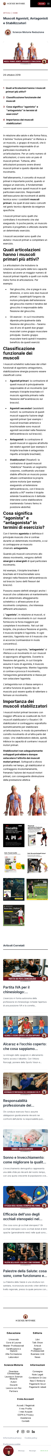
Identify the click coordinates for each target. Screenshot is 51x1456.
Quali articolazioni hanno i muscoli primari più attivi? (25, 90)
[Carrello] (33, 3)
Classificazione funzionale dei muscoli (23, 99)
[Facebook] (17, 1431)
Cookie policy (31, 1438)
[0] (33, 3)
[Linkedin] (33, 1431)
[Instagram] (22, 1431)
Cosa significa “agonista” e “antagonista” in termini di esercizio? (22, 110)
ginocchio (19, 289)
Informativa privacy (12, 1438)
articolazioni (9, 164)
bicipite (7, 629)
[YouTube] (28, 1431)
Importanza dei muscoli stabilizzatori (19, 121)
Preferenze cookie (11, 1444)
